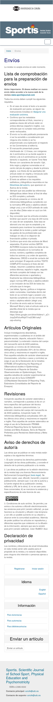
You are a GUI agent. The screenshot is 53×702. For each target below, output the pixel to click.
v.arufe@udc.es (32, 691)
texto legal (35, 475)
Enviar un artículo (15, 648)
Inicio (8, 50)
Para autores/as (14, 620)
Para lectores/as (14, 614)
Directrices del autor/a (20, 185)
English (42, 589)
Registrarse (19, 568)
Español (42, 593)
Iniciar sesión (38, 568)
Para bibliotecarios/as (16, 626)
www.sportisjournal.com (23, 94)
